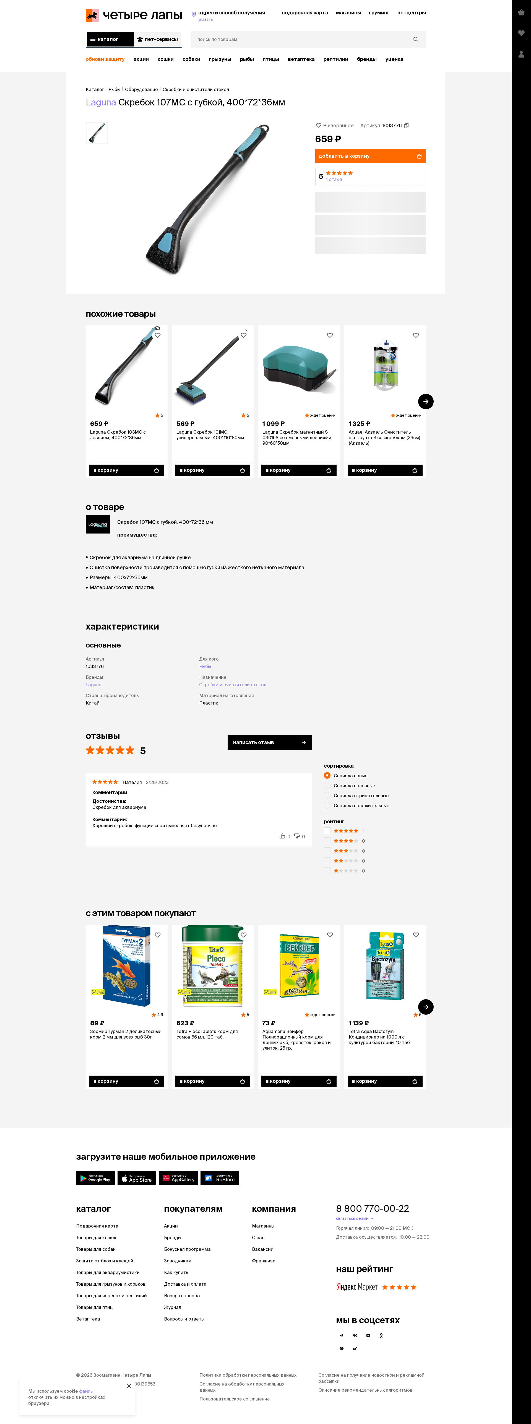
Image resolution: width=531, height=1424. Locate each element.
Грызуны (220, 59)
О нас (258, 1237)
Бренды (172, 1237)
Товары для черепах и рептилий (111, 1295)
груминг (379, 12)
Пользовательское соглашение (234, 1398)
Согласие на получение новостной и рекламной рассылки (371, 1378)
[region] (256, 59)
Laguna (101, 102)
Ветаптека (301, 59)
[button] (370, 176)
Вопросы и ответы (184, 1318)
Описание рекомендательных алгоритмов (365, 1389)
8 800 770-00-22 (372, 1208)
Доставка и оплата (185, 1283)
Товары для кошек (96, 1237)
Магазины (263, 1225)
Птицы (271, 59)
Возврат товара (182, 1295)
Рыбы (247, 59)
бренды (367, 59)
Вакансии (263, 1249)
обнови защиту (105, 59)
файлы (86, 1391)
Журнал (172, 1307)
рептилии (336, 59)
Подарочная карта (97, 1225)
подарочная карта (305, 12)
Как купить (176, 1272)
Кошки (166, 59)
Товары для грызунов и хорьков (110, 1283)
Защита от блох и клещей (104, 1260)
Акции (171, 1225)
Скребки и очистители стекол (232, 684)
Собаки (191, 59)
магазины (348, 12)
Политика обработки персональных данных (247, 1375)
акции (141, 59)
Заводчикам (178, 1260)
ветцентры (411, 12)
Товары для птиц (94, 1307)
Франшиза (263, 1260)
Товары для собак (96, 1249)
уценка (394, 59)
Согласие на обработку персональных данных (241, 1386)
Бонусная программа (187, 1249)
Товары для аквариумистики (108, 1272)
